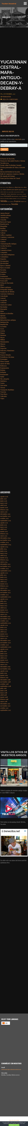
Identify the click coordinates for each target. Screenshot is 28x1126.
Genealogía (4, 296)
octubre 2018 (4, 684)
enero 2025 (3, 536)
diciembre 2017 (5, 704)
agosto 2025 (4, 523)
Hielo (2, 311)
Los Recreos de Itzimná (21, 198)
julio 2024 (3, 549)
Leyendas (3, 326)
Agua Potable (11, 192)
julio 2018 (3, 688)
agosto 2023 (4, 573)
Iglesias (2, 316)
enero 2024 (3, 562)
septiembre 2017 (5, 710)
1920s (16, 189)
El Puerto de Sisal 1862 (7, 159)
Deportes (3, 259)
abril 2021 (3, 632)
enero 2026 (3, 512)
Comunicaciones (5, 250)
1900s (9, 189)
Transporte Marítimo (7, 390)
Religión (22, 201)
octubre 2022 (4, 595)
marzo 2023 (4, 584)
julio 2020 (3, 651)
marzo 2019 (4, 675)
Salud (2, 377)
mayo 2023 (3, 579)
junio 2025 (3, 525)
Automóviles (4, 217)
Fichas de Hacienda (6, 283)
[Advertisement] (14, 44)
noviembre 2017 (5, 706)
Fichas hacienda (14, 196)
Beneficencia (4, 224)
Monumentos (4, 342)
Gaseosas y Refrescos (7, 294)
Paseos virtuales (5, 355)
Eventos (2, 274)
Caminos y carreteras (7, 237)
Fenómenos (4, 276)
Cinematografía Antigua (8, 244)
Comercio (3, 248)
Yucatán (14, 204)
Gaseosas (20, 196)
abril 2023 (3, 582)
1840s (16, 187)
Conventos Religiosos (7, 255)
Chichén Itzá (13, 194)
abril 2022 (3, 608)
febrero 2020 (4, 662)
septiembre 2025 (5, 520)
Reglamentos (4, 368)
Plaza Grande (4, 361)
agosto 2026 (4, 496)
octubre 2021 (4, 621)
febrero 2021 (4, 636)
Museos (2, 344)
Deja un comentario (10, 99)
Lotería (2, 331)
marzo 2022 (4, 610)
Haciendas (24, 196)
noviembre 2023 (5, 566)
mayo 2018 (3, 693)
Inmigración (4, 322)
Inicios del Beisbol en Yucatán (10, 172)
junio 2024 (3, 551)
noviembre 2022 (5, 592)
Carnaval (3, 239)
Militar (2, 340)
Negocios (3, 348)
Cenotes (3, 241)
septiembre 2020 (5, 647)
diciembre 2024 (5, 538)
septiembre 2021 (5, 623)
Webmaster (6, 97)
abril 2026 (3, 505)
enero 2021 (3, 638)
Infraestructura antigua (8, 320)
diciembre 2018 (5, 680)
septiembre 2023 (5, 571)
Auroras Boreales (17, 192)
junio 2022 (3, 603)
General (2, 298)
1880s (1, 189)
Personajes (3, 359)
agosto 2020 (4, 649)
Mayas (2, 337)
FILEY (2, 285)
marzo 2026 (4, 507)
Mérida (3, 201)
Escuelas (3, 270)
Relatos (2, 370)
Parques (3, 353)
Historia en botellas (4, 198)
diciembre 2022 (5, 590)
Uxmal (6, 204)
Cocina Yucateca (19, 194)
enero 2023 (3, 588)
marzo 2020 (4, 660)
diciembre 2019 (5, 667)
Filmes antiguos (5, 287)
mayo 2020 (3, 656)
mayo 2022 (3, 605)
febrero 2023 (4, 586)
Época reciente (5, 268)
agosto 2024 (4, 547)
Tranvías (2, 204)
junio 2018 (3, 690)
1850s (19, 187)
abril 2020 (3, 658)
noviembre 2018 (5, 682)
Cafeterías (3, 231)
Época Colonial (5, 265)
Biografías (3, 226)
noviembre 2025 (5, 516)
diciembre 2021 (5, 616)
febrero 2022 (4, 612)
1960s (1, 192)
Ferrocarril (7, 196)
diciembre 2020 (5, 640)
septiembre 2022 (5, 597)
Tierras (2, 388)
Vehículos (3, 396)
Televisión (3, 385)
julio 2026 (3, 499)
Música (2, 346)
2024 (7, 192)
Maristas (3, 335)
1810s (13, 187)
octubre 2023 (4, 568)
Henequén (3, 309)
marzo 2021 (4, 634)
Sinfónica (3, 381)
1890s (4, 189)
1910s (12, 189)
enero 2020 (3, 664)
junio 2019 (3, 673)
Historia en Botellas (6, 313)
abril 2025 (3, 529)
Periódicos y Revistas (7, 357)
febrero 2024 (4, 560)
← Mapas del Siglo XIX (7, 131)
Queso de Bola (5, 364)
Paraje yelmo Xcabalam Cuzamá (10, 165)
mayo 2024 (3, 553)
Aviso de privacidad (14, 1120)
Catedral (8, 194)
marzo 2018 (4, 697)
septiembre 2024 (5, 544)
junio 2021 (3, 627)
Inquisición (4, 324)
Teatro (2, 383)
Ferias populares (5, 279)
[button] (25, 3)
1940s (23, 189)
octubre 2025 (4, 518)
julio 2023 (3, 575)
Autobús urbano (5, 215)
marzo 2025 (4, 531)
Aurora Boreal (4, 213)
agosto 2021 (4, 625)
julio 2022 (3, 601)
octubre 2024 (4, 542)
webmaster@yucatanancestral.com (11, 1069)
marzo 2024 (4, 558)
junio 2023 (3, 577)
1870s (25, 187)
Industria (3, 318)
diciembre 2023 (5, 564)
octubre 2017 (4, 708)
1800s (10, 187)
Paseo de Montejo (10, 201)
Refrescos (3, 366)
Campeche (3, 194)
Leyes (2, 329)
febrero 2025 (4, 534)
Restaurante (4, 374)
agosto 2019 (4, 671)
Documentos (4, 261)
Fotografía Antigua (6, 289)
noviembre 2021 (5, 619)
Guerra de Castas (6, 305)
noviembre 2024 (5, 540)
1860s (22, 187)
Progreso (17, 201)
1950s (26, 189)
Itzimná (11, 198)
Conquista (3, 252)
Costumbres (4, 257)
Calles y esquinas (6, 235)
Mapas (2, 333)
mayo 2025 (3, 527)
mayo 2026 (3, 503)
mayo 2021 (3, 629)
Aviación (22, 192)
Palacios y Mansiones (7, 350)
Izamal (14, 198)
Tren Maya (3, 394)
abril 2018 (3, 695)
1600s (4, 187)
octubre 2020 (4, 645)
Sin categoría (4, 379)
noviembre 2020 (5, 643)
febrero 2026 (4, 510)
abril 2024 (3, 555)
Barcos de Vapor (5, 222)
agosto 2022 (4, 599)
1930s (20, 189)
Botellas (3, 228)
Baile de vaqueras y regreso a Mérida (12, 174)
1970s (4, 192)
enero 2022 (3, 614)
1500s (1, 187)
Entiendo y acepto (14, 1125)
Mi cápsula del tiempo (7, 176)
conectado (18, 139)
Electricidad (4, 263)
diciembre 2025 (5, 514)
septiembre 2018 (5, 686)
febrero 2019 (4, 677)
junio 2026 (3, 501)
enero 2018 (3, 701)
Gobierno (3, 302)
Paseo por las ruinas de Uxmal (10, 178)
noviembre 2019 (5, 669)
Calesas (2, 233)
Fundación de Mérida (7, 292)
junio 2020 (3, 653)
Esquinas (3, 272)
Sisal (25, 201)
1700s (7, 187)
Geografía (3, 300)
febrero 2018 (4, 699)
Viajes (9, 204)
